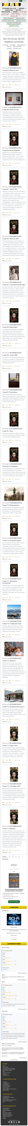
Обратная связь (6, 1075)
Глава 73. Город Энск (10, 745)
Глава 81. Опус (7, 431)
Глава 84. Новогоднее (10, 327)
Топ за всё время (17, 46)
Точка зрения (4, 1011)
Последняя (5, 859)
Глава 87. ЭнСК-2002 (9, 189)
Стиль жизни (5, 33)
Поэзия (15, 12)
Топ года (9, 46)
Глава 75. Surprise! (9, 661)
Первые (3, 974)
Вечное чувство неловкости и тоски (10, 896)
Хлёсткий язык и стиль (7, 894)
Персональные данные (7, 1070)
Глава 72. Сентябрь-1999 (11, 786)
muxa (25, 1057)
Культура (19, 30)
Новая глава (14, 31)
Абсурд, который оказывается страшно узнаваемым (13, 893)
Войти (9, 0)
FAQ (4, 1071)
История (14, 30)
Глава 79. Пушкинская (10, 505)
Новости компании (6, 1072)
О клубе (4, 1118)
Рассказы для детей (17, 32)
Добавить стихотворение (14, 23)
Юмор (21, 35)
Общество (20, 31)
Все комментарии (14, 1059)
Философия (8, 35)
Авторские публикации (7, 1100)
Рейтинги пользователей (8, 1114)
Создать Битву (6, 1109)
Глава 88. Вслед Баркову (11, 150)
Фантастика (9, 10)
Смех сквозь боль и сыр (8, 898)
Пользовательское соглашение (9, 1068)
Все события (14, 939)
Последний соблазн (15, 67)
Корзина (17, 0)
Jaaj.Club (24, 973)
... (22, 856)
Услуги (4, 1117)
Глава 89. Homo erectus (10, 110)
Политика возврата (6, 1085)
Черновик (9, 48)
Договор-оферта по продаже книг (9, 1088)
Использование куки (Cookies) (9, 1069)
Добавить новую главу (8, 20)
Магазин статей (17, 48)
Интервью (21, 28)
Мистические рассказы (6, 31)
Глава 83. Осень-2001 (10, 355)
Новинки (21, 8)
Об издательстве (6, 1096)
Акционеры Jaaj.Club (7, 1116)
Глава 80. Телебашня (10, 466)
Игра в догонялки (5, 947)
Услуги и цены (6, 1087)
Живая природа (15, 28)
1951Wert (24, 979)
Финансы (13, 35)
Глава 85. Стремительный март (13, 285)
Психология (5, 32)
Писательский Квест (7, 1110)
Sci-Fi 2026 (23, 12)
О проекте (5, 1073)
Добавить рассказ (21, 20)
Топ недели (5, 44)
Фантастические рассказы (20, 33)
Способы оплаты (6, 1086)
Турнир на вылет (6, 13)
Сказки (23, 32)
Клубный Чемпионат (15, 13)
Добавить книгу (20, 18)
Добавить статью (14, 25)
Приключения (5, 12)
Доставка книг (6, 1084)
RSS (3, 1101)
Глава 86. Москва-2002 (10, 239)
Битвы (4, 1111)
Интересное (9, 30)
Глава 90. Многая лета (10, 70)
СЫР (14, 871)
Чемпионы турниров (7, 1113)
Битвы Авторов (14, 16)
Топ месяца (13, 44)
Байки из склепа (5, 14)
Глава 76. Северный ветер (11, 623)
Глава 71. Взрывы (8, 828)
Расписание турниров (7, 1112)
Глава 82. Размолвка (9, 392)
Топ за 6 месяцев (21, 44)
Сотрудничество (6, 1083)
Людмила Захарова (7, 87)
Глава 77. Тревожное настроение (9, 582)
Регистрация (13, 0)
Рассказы (10, 32)
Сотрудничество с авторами (8, 1097)
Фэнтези (12, 14)
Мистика (18, 10)
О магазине (5, 1082)
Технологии (11, 33)
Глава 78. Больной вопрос (11, 540)
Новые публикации (9, 18)
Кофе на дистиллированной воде (8, 1043)
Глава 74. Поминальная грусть (13, 707)
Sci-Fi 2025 (24, 14)
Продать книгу (6, 1090)
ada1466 (24, 1041)
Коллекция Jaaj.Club (9, 8)
